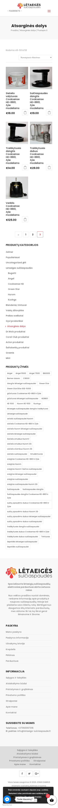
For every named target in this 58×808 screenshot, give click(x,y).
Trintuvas (45, 536)
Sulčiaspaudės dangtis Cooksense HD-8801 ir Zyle (27, 496)
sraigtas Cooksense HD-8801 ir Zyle (23, 459)
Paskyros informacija (17, 637)
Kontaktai (11, 712)
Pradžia (14, 30)
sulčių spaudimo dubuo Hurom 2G (22, 511)
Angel (11, 278)
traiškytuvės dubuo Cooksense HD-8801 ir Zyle (28, 531)
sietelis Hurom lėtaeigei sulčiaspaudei (24, 428)
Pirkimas (10, 655)
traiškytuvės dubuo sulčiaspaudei (22, 536)
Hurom (11, 294)
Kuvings (12, 299)
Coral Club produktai (17, 336)
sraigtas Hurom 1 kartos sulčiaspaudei (24, 469)
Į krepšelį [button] (25, 112)
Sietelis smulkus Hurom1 (18, 439)
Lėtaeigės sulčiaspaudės (19, 267)
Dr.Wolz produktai (15, 331)
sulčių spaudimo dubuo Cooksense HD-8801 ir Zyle (28, 505)
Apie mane (11, 706)
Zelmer (9, 251)
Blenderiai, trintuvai (16, 305)
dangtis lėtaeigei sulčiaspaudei (21, 383)
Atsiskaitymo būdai (16, 683)
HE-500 (10, 403)
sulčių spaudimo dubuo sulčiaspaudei (24, 521)
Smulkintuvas (36, 454)
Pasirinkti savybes (49, 112)
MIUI (8, 358)
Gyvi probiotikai (14, 321)
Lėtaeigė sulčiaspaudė (17, 413)
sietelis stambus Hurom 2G (19, 449)
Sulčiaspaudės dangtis (33, 489)
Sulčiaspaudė (13, 489)
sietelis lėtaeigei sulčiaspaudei (21, 434)
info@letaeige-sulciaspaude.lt (34, 731)
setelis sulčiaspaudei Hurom (20, 418)
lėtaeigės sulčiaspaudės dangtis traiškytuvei (27, 408)
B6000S (46, 373)
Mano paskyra (13, 631)
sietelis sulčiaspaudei (17, 454)
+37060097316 (25, 727)
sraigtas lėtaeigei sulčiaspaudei (21, 474)
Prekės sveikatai (14, 315)
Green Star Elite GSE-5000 (19, 388)
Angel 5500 (21, 373)
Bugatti (12, 273)
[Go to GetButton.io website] (7, 805)
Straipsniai (11, 700)
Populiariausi (13, 257)
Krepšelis (10, 649)
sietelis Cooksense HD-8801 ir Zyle (22, 423)
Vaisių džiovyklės (15, 310)
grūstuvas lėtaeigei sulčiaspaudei (22, 398)
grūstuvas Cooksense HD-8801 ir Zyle (24, 393)
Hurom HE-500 (23, 403)
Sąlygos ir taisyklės (16, 677)
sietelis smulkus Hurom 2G (19, 444)
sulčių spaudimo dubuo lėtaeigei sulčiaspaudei (28, 516)
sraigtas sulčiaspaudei (17, 479)
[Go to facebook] (7, 799)
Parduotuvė (12, 660)
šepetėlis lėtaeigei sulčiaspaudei (22, 541)
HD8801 (44, 398)
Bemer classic (13, 378)
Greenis (10, 352)
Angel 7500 (34, 373)
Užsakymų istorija (15, 643)
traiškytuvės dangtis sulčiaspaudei (23, 526)
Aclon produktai (14, 342)
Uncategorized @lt (16, 262)
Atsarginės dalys (28, 30)
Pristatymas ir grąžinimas (19, 689)
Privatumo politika (15, 695)
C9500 (26, 378)
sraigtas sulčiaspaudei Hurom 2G (22, 484)
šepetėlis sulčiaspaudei (18, 546)
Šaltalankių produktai (17, 347)
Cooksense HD (16, 283)
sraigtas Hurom (14, 464)
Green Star (14, 289)
